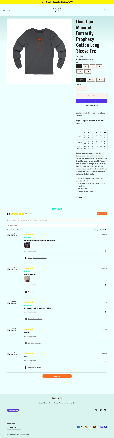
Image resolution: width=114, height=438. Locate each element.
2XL (80, 71)
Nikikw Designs (15, 434)
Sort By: (96, 230)
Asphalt (81, 80)
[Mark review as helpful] (105, 251)
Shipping (78, 59)
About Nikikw (43, 403)
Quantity (78, 84)
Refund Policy (58, 403)
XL (99, 66)
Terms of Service (70, 403)
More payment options (92, 105)
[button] (4, 10)
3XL (88, 71)
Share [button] (80, 197)
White (100, 80)
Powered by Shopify (25, 434)
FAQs (50, 403)
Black (91, 80)
